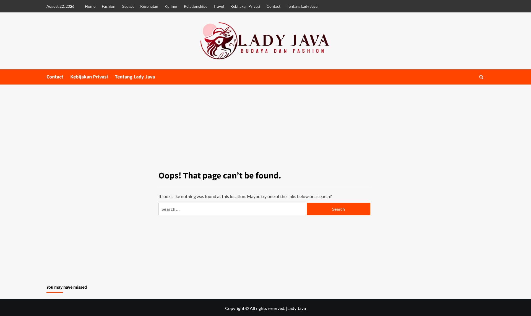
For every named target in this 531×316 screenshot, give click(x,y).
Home (90, 6)
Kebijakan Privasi (245, 6)
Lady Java (296, 308)
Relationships (195, 6)
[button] (481, 77)
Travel (219, 6)
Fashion (108, 6)
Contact (273, 6)
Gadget (128, 6)
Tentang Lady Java (302, 6)
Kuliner (171, 6)
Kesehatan (149, 6)
